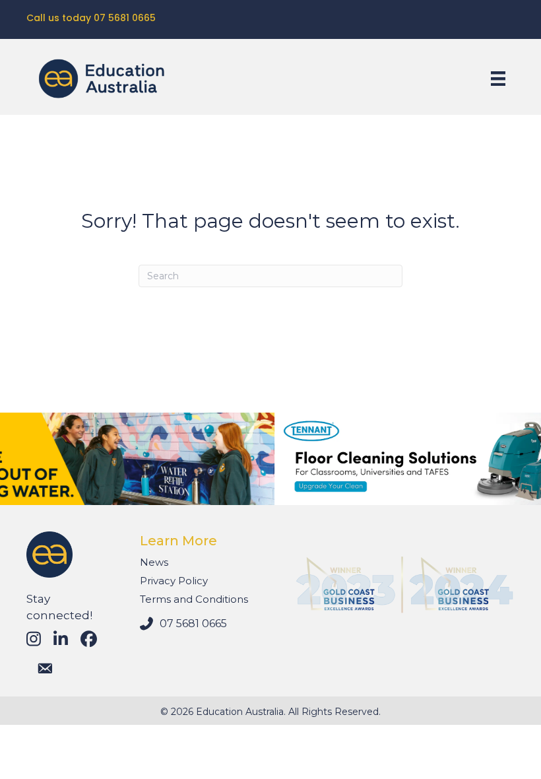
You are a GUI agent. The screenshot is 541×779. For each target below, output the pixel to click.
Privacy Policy (174, 580)
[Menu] (498, 78)
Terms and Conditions (194, 599)
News (154, 562)
